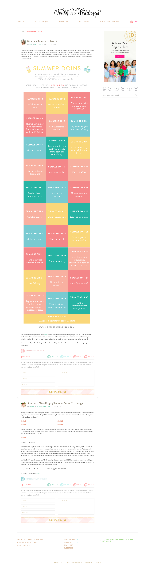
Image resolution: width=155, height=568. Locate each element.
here (45, 335)
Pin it (24, 328)
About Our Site (23, 545)
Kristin (31, 407)
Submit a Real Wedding (27, 542)
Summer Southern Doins (42, 41)
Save (24, 322)
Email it (91, 357)
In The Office (39, 44)
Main (48, 407)
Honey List (63, 22)
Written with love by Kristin (36, 479)
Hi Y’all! (20, 22)
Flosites (98, 562)
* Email (24, 378)
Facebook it (26, 324)
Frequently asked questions (30, 539)
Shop (136, 22)
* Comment (63, 372)
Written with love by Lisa (35, 351)
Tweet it (25, 326)
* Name (24, 372)
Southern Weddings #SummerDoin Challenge (55, 403)
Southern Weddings (77, 13)
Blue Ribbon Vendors (109, 22)
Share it (67, 357)
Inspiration (84, 22)
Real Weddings (41, 22)
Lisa (30, 44)
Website (25, 384)
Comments (25, 356)
